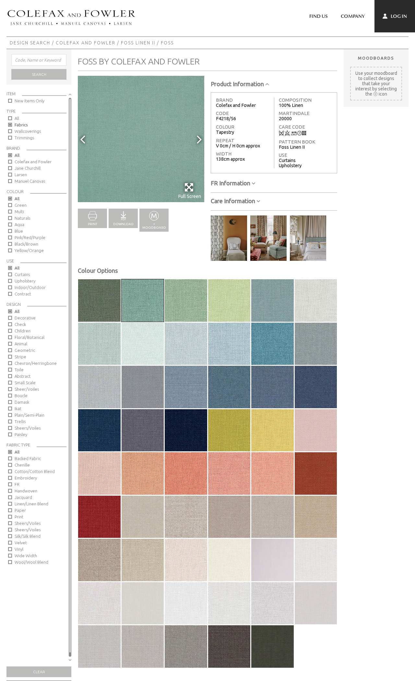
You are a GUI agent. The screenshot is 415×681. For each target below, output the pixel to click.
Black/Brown (26, 244)
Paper (20, 510)
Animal (21, 343)
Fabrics (21, 124)
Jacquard (23, 497)
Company (353, 16)
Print (19, 516)
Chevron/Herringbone (36, 363)
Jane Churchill (28, 168)
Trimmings (24, 137)
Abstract (22, 376)
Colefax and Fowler (85, 42)
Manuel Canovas (30, 181)
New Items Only (29, 100)
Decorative (25, 318)
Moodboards (376, 58)
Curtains (22, 274)
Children (22, 331)
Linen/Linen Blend (31, 504)
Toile (19, 369)
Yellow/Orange (29, 250)
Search (39, 74)
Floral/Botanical (29, 337)
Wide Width (26, 555)
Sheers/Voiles (28, 428)
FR (17, 484)
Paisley (21, 434)
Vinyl (19, 549)
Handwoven (26, 491)
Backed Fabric (28, 458)
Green (21, 205)
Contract (23, 294)
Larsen (21, 174)
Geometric (25, 350)
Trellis (20, 421)
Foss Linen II (138, 42)
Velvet (21, 542)
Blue (19, 231)
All (17, 118)
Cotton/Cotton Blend (35, 471)
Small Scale (25, 382)
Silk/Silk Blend (28, 536)
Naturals (22, 218)
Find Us (318, 16)
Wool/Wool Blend (31, 562)
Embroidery (26, 478)
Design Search (30, 42)
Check (20, 324)
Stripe (20, 356)
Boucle (21, 395)
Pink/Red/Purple (30, 237)
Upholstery (25, 281)
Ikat (18, 408)
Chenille (22, 465)
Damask (22, 402)
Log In (398, 16)
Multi (19, 211)
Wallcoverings (28, 131)
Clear (39, 672)
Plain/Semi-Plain (29, 415)
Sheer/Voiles (27, 389)
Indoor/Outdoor (30, 287)
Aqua (19, 224)
